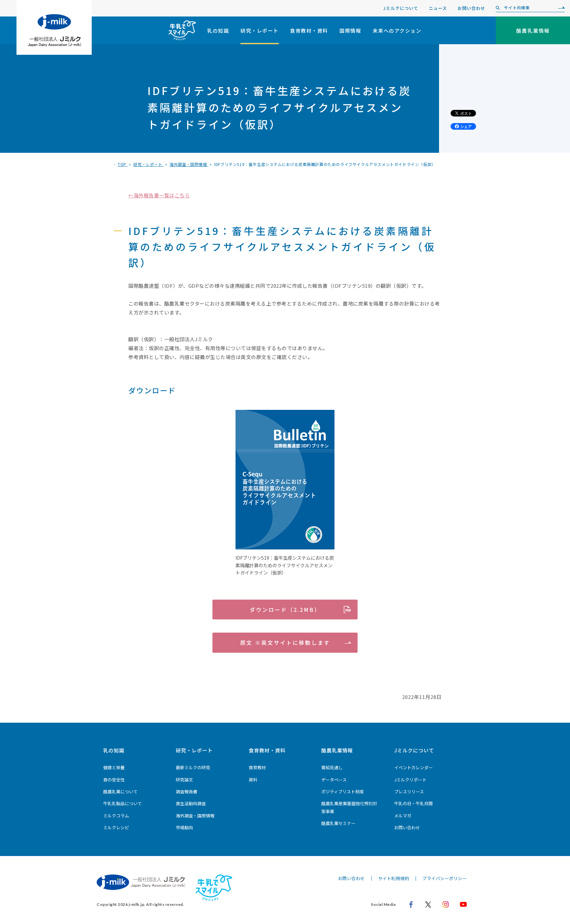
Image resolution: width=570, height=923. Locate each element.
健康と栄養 (114, 767)
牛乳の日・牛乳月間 (413, 803)
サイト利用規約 (393, 878)
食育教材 (257, 767)
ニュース (438, 8)
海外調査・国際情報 (195, 815)
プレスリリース (409, 791)
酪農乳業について (120, 791)
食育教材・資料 (309, 30)
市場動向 (184, 827)
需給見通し (332, 767)
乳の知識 (218, 30)
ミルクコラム (116, 815)
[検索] (560, 8)
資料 (253, 779)
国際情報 (350, 30)
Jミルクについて (400, 8)
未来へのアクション (397, 30)
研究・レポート (259, 30)
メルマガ (402, 815)
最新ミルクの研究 (193, 767)
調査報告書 (186, 791)
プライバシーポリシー (444, 878)
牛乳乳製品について (122, 803)
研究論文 (184, 779)
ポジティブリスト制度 (342, 791)
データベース (334, 779)
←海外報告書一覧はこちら (159, 195)
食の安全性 (114, 779)
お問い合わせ (471, 8)
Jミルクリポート (410, 779)
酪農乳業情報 (337, 750)
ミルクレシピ (116, 827)
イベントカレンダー (413, 767)
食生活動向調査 (191, 803)
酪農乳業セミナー (338, 823)
